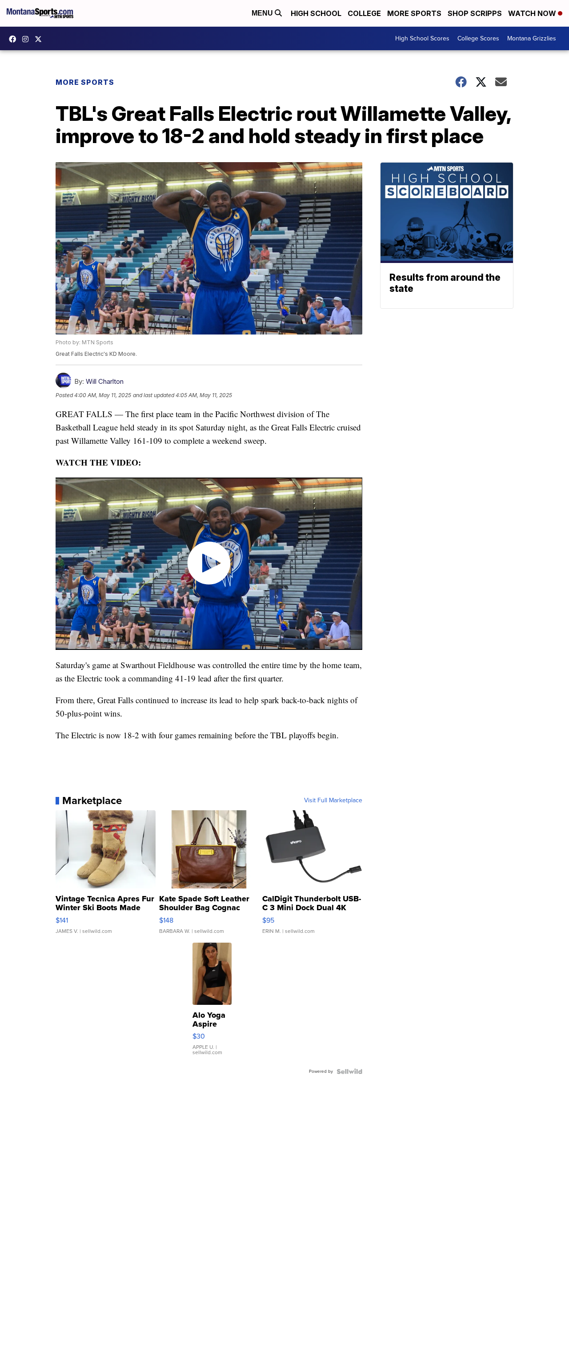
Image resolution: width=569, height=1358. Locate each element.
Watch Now (533, 13)
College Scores (478, 38)
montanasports (14, 39)
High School (316, 13)
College (364, 13)
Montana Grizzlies (531, 38)
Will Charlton (105, 381)
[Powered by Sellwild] (349, 1071)
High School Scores (422, 38)
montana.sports (27, 39)
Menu (263, 13)
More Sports (414, 13)
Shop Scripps (475, 13)
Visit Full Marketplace (333, 800)
